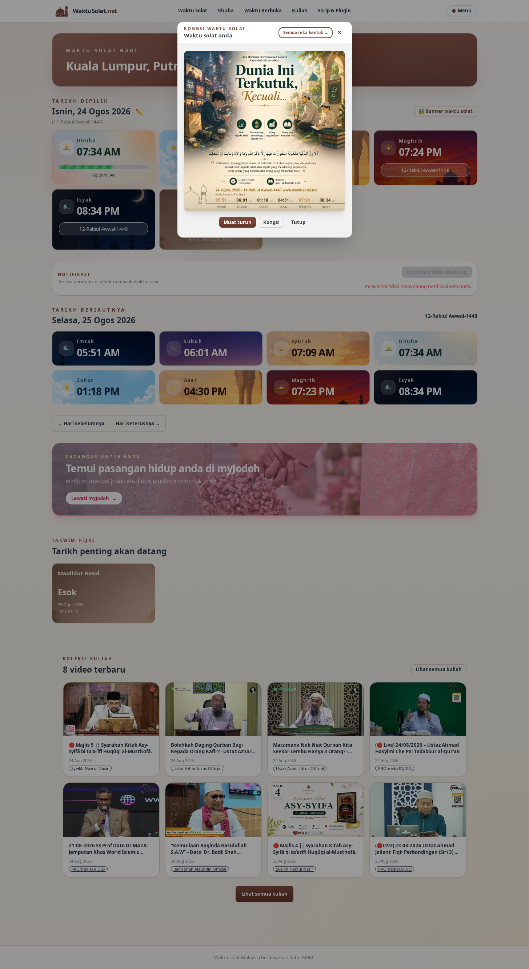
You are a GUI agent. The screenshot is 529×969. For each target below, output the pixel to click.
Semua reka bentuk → (305, 32)
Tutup (298, 222)
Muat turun (238, 222)
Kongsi (271, 222)
